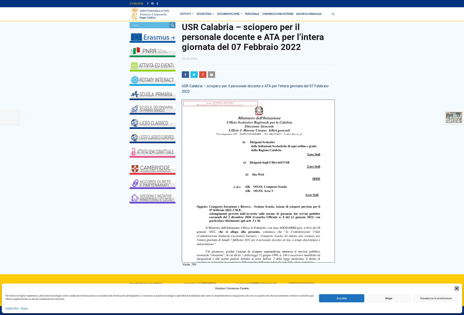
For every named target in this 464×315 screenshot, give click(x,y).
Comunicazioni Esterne (277, 13)
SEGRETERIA (204, 13)
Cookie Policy (12, 308)
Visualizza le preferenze (436, 298)
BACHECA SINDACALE (309, 13)
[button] (457, 288)
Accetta (342, 298)
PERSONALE (252, 13)
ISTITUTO (185, 13)
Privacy (24, 308)
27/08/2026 (136, 3)
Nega (388, 298)
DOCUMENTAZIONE (228, 13)
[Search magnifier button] (172, 25)
